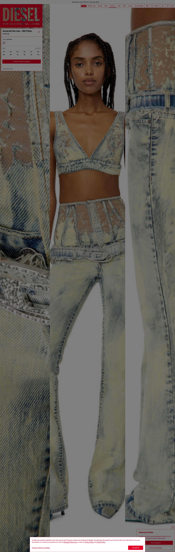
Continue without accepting (41, 548)
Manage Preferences (70, 542)
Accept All (135, 548)
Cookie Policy (101, 542)
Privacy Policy (89, 542)
